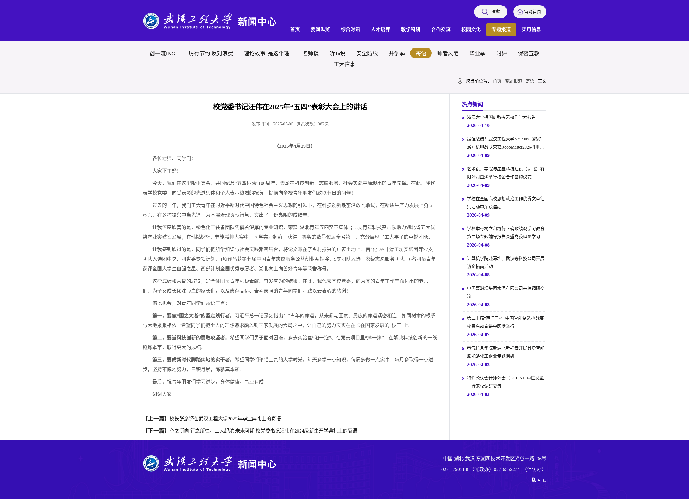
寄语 (421, 54)
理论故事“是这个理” (268, 54)
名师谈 (311, 54)
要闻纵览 (320, 29)
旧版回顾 (536, 480)
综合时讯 (350, 29)
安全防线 (367, 54)
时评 (501, 54)
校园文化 (471, 29)
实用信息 (531, 29)
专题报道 (501, 29)
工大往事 (344, 64)
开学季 (397, 54)
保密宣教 (528, 54)
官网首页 (532, 11)
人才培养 (380, 29)
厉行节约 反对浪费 (211, 54)
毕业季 (477, 54)
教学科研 (410, 29)
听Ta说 (337, 54)
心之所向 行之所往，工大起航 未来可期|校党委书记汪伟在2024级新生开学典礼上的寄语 (263, 431)
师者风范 (448, 54)
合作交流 (441, 29)
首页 (295, 29)
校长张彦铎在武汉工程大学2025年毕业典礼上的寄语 (225, 418)
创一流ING (162, 54)
